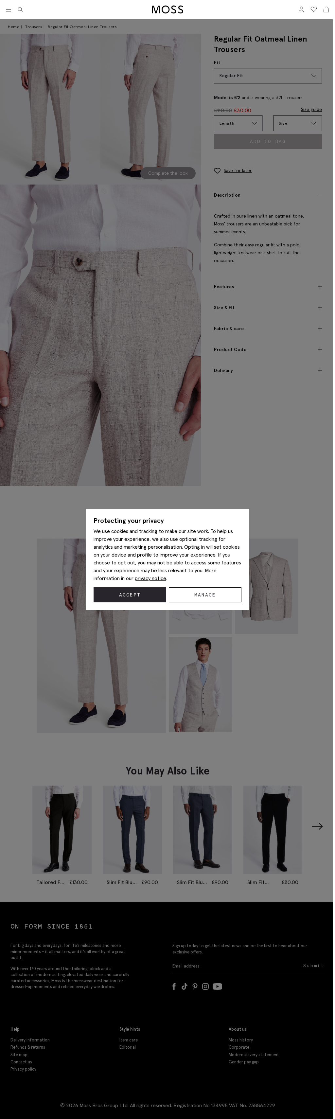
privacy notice (150, 578)
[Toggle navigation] (8, 10)
